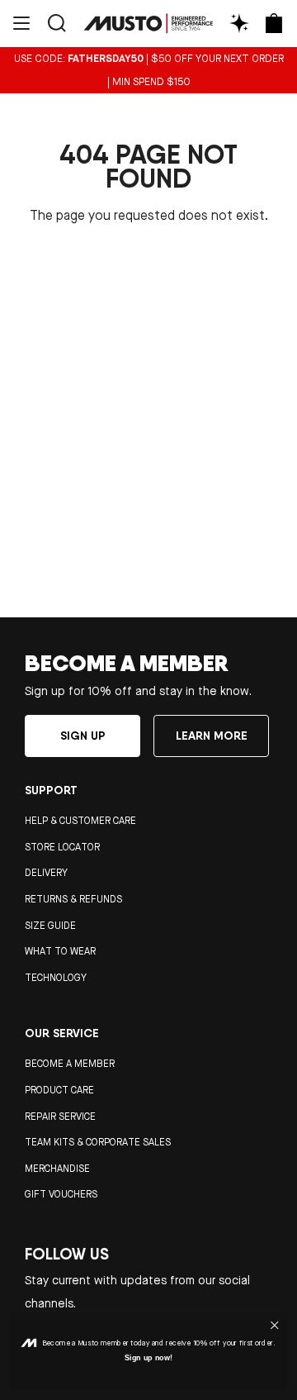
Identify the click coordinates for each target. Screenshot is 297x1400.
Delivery (46, 872)
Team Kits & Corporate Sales (98, 1142)
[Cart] (274, 23)
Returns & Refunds (73, 899)
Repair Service (60, 1116)
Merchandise (57, 1168)
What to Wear (60, 951)
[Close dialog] (274, 1325)
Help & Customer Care (80, 820)
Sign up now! (149, 1357)
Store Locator (62, 847)
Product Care (59, 1090)
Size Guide (50, 925)
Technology (56, 977)
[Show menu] (21, 23)
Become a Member (70, 1063)
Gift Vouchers (61, 1194)
